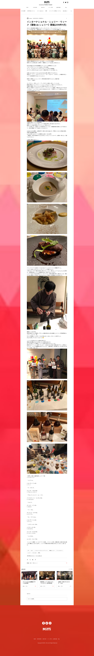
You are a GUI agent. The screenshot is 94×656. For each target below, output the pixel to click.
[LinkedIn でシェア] (32, 559)
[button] (35, 7)
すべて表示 (71, 569)
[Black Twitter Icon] (65, 2)
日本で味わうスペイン (31, 10)
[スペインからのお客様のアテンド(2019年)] (29, 575)
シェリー (29, 552)
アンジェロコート (60, 550)
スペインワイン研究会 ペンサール (55, 10)
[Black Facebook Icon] (63, 2)
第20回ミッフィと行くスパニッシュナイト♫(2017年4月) (46, 582)
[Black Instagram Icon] (67, 2)
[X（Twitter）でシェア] (30, 559)
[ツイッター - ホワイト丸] (46, 623)
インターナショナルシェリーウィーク (41, 550)
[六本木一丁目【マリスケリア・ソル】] (65, 575)
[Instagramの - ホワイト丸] (50, 623)
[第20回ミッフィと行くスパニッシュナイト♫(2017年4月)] (47, 575)
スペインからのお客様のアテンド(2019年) (29, 582)
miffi (28, 550)
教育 (46, 10)
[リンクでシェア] (35, 559)
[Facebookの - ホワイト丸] (43, 623)
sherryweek (34, 552)
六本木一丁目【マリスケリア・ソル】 (64, 582)
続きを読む (65, 10)
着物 (39, 552)
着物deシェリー (52, 550)
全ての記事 (23, 10)
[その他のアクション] (66, 18)
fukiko (32, 550)
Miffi (47, 2)
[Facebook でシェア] (27, 559)
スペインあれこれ (40, 10)
